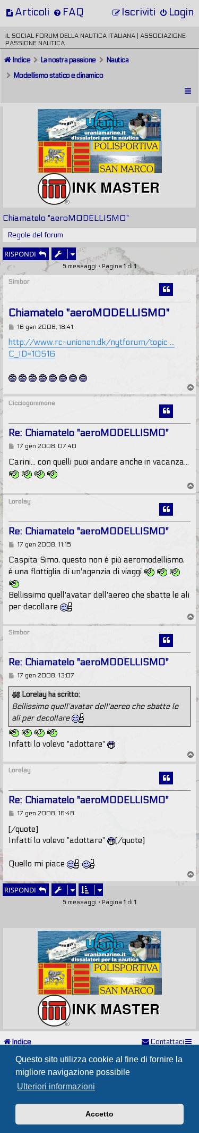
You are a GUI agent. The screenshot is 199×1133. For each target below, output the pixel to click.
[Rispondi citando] (166, 289)
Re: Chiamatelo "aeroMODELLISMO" (88, 433)
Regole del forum (35, 235)
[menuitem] (27, 12)
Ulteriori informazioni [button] (56, 1086)
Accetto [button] (99, 1114)
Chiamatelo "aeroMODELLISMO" (66, 218)
